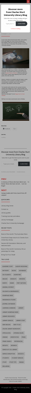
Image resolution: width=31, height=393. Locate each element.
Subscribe (21, 24)
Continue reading (15, 28)
